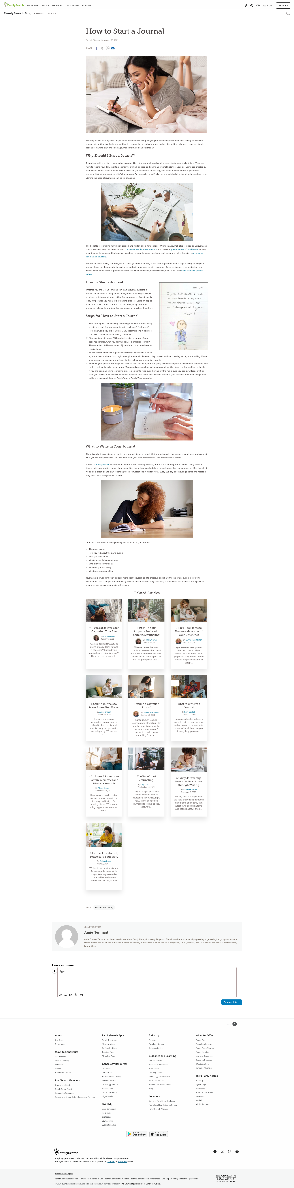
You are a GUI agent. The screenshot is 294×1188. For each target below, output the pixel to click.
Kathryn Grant (109, 636)
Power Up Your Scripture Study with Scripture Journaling (146, 631)
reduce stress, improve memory (141, 249)
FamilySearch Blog (17, 13)
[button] (288, 13)
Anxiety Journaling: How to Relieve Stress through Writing (188, 782)
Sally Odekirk (189, 712)
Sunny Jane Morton (194, 640)
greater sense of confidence (184, 249)
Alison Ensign (103, 788)
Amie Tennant (94, 40)
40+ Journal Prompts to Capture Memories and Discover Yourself (104, 780)
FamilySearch (102, 464)
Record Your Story (104, 907)
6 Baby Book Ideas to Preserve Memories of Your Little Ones (188, 631)
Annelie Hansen (190, 790)
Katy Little (144, 784)
